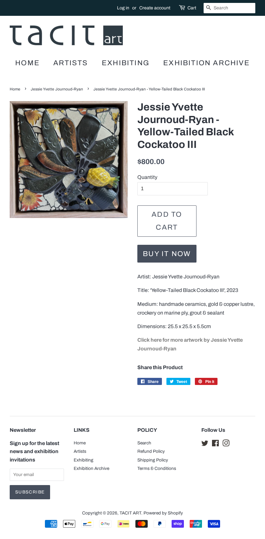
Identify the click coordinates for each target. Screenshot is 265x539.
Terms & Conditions (156, 468)
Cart (191, 7)
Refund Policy (151, 451)
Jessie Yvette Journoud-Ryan (57, 89)
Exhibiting (126, 63)
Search (144, 443)
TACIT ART (130, 513)
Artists (70, 63)
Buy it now (167, 254)
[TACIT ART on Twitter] (204, 444)
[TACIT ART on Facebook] (215, 444)
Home (27, 63)
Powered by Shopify (163, 513)
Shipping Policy (152, 460)
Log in (123, 7)
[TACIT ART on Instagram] (225, 444)
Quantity (147, 177)
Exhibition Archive (206, 63)
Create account (154, 7)
